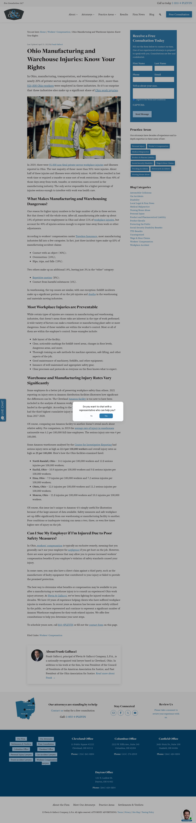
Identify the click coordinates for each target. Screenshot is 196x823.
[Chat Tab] (98, 411)
